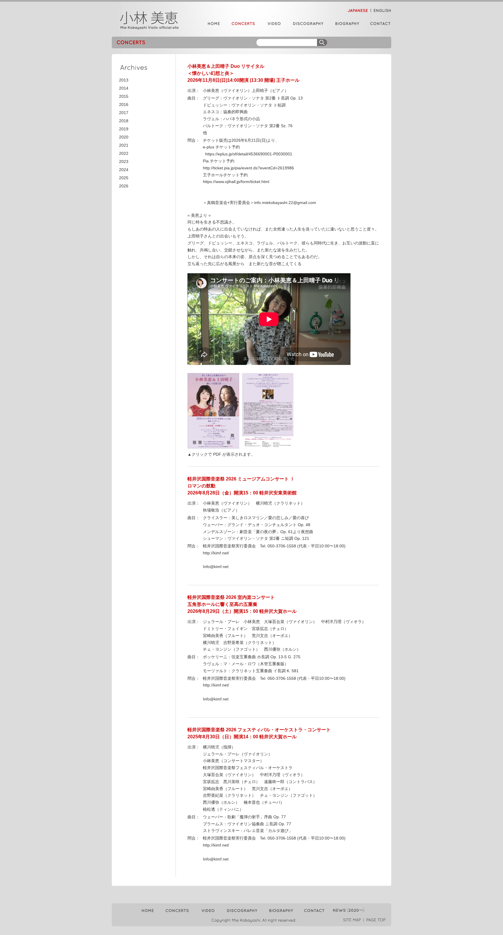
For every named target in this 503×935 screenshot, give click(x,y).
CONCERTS (237, 23)
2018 (123, 120)
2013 (123, 80)
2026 (123, 186)
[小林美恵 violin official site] (150, 20)
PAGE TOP (374, 920)
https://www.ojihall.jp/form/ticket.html (236, 181)
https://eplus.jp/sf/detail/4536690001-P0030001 (247, 154)
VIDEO (274, 23)
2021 (123, 145)
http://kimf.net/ (216, 553)
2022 (123, 153)
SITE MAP (353, 920)
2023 (123, 161)
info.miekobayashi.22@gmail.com (285, 202)
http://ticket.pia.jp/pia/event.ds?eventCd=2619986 (248, 168)
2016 (123, 104)
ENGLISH (381, 10)
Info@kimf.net (216, 566)
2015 (123, 96)
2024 (123, 169)
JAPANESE (359, 10)
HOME (213, 23)
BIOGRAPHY (347, 23)
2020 (123, 137)
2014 (123, 88)
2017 (123, 112)
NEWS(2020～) (347, 910)
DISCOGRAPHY (307, 23)
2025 (123, 177)
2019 (123, 129)
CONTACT (378, 23)
